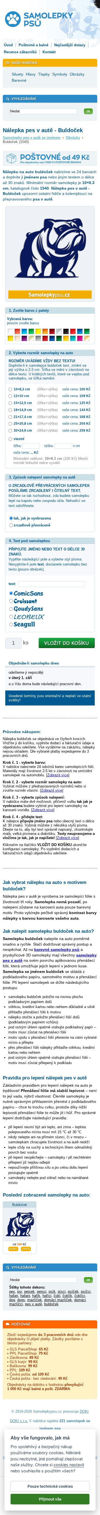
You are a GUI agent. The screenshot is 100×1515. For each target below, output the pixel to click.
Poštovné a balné (33, 45)
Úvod (8, 45)
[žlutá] (10, 338)
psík (52, 1291)
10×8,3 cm (22, 389)
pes (12, 1291)
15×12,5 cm (23, 403)
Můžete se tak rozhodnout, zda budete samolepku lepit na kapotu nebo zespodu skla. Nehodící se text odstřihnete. (49, 496)
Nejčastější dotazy (69, 45)
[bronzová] (87, 338)
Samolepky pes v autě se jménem (32, 138)
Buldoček (19, 1205)
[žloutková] (66, 338)
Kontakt (49, 52)
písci (62, 1291)
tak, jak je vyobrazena (32, 518)
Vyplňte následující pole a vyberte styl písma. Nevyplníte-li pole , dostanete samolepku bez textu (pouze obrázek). (48, 559)
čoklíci (79, 1296)
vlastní (19, 439)
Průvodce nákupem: (22, 731)
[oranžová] (45, 331)
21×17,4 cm (23, 417)
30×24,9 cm (23, 430)
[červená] (73, 331)
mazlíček (34, 1300)
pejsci (41, 1291)
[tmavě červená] (45, 338)
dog (12, 1300)
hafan (13, 1296)
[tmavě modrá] (52, 338)
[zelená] (87, 331)
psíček (73, 1291)
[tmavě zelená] (59, 338)
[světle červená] (17, 331)
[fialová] (24, 338)
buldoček (51, 1304)
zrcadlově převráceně (32, 525)
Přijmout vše (50, 1499)
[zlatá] (31, 338)
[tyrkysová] (73, 338)
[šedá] (38, 338)
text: (13, 584)
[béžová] (17, 338)
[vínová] (52, 331)
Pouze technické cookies (50, 1486)
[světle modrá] (24, 331)
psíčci (86, 1291)
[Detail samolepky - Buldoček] (13, 1248)
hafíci (46, 1296)
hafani (25, 1296)
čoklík (67, 1296)
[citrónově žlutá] (38, 331)
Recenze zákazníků (20, 52)
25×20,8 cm (23, 423)
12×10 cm (21, 396)
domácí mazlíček (58, 1300)
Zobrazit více (57, 775)
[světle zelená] (31, 331)
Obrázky (73, 138)
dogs (21, 1300)
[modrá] (80, 331)
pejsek (29, 1291)
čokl (57, 1296)
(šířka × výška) (47, 389)
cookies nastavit (69, 1464)
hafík (36, 1296)
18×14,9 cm (23, 410)
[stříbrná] (59, 331)
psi (19, 1291)
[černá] (66, 331)
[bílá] (10, 331)
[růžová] (80, 338)
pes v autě (33, 1304)
